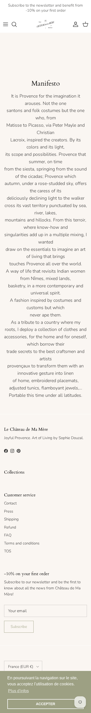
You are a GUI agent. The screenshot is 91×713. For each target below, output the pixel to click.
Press (8, 511)
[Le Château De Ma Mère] (45, 24)
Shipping (11, 519)
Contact (10, 503)
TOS (7, 551)
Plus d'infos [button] (18, 691)
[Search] (16, 24)
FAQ (7, 535)
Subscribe (19, 626)
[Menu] (5, 24)
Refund (10, 527)
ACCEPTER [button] (45, 704)
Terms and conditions (21, 543)
